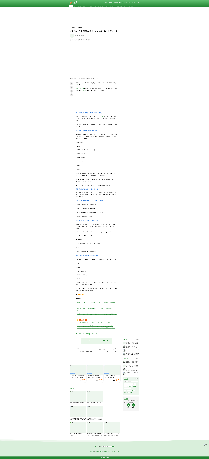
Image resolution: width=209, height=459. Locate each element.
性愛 (121, 6)
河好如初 (117, 2)
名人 (125, 6)
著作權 (103, 454)
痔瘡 (135, 384)
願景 (129, 2)
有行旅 (125, 2)
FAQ (89, 454)
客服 (92, 454)
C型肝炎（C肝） (127, 390)
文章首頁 (113, 451)
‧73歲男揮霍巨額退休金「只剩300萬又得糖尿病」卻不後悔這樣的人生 (95, 326)
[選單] (138, 2)
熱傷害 (77, 85)
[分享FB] (71, 83)
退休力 (99, 6)
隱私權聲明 (106, 454)
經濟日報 (111, 2)
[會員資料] (137, 2)
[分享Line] (71, 87)
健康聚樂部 (97, 451)
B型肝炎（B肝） (127, 388)
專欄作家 (117, 451)
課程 (95, 6)
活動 (132, 6)
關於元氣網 (92, 451)
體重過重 (85, 91)
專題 (129, 6)
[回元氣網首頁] (74, 2)
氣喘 (131, 392)
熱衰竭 (77, 89)
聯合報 (107, 2)
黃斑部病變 (126, 392)
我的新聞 (133, 2)
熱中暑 (82, 89)
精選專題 (101, 451)
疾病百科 (105, 451)
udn (71, 27)
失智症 (134, 386)
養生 (74, 6)
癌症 (118, 6)
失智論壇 (79, 6)
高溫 (103, 116)
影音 (91, 6)
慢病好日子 (112, 6)
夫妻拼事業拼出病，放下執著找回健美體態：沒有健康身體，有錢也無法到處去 (97, 314)
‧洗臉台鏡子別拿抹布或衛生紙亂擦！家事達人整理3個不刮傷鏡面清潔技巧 (96, 328)
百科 (88, 6)
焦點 (71, 6)
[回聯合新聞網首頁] (71, 3)
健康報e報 (99, 446)
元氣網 (73, 27)
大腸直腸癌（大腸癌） (128, 384)
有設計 (121, 2)
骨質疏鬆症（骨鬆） (128, 386)
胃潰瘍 (133, 390)
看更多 (137, 339)
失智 (103, 6)
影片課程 (72, 373)
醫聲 (107, 6)
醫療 (84, 6)
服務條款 (99, 454)
